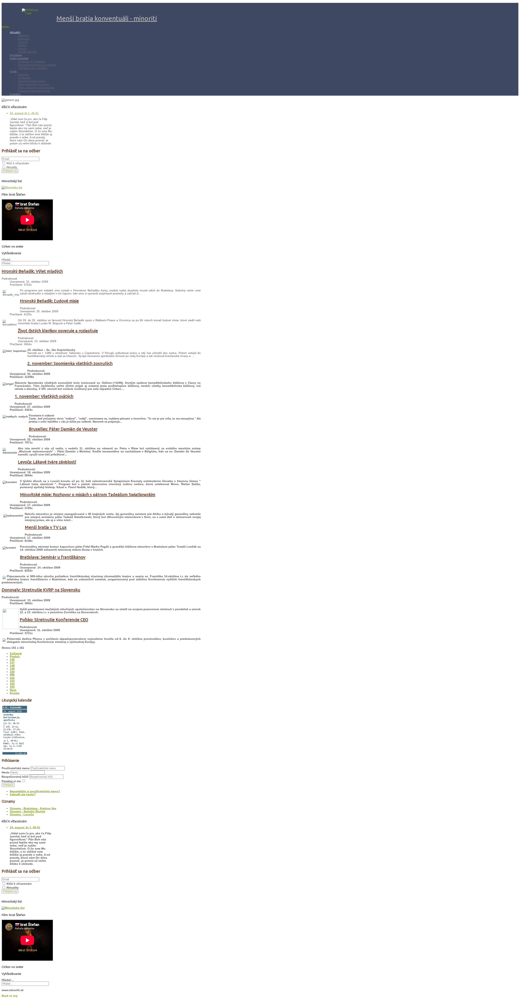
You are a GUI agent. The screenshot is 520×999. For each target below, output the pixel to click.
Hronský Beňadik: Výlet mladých (32, 271)
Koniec (15, 693)
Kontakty (15, 94)
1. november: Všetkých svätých (44, 396)
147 (12, 662)
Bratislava (24, 38)
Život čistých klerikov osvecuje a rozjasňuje (58, 330)
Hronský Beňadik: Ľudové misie (49, 300)
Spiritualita (24, 77)
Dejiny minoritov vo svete (33, 84)
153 (12, 680)
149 (12, 668)
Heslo (6, 772)
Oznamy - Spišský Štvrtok (27, 811)
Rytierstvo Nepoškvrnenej (34, 90)
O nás (13, 71)
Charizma (23, 74)
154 (12, 683)
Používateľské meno (16, 768)
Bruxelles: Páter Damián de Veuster (63, 429)
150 (12, 671)
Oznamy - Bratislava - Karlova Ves (33, 808)
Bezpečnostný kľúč (15, 776)
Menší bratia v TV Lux (45, 527)
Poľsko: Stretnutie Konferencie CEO (54, 619)
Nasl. (13, 690)
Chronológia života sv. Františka (37, 64)
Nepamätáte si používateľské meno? (35, 791)
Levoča (22, 48)
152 (12, 677)
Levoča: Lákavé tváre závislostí (47, 461)
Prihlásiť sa (10, 170)
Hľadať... (7, 259)
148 (12, 665)
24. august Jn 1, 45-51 (24, 113)
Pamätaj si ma (11, 781)
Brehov (22, 45)
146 (12, 659)
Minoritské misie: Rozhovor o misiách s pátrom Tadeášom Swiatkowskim (87, 494)
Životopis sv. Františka (31, 61)
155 (12, 687)
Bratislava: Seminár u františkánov (52, 557)
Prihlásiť (8, 784)
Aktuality (15, 32)
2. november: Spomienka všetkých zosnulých (70, 363)
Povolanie (16, 55)
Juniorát (23, 42)
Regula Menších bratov (32, 81)
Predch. (15, 656)
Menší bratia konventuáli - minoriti (106, 18)
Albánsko (23, 35)
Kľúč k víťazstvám (17, 163)
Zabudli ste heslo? (23, 794)
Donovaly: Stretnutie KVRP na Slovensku (41, 589)
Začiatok (16, 653)
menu (5, 26)
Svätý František (19, 58)
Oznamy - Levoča (22, 814)
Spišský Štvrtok (27, 51)
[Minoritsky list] (12, 187)
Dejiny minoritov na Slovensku (36, 87)
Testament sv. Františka (32, 68)
